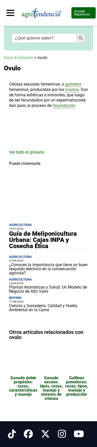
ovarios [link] (72, 89)
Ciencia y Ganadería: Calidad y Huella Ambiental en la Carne (43, 307)
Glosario (25, 57)
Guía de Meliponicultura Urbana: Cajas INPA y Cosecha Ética (43, 240)
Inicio (9, 57)
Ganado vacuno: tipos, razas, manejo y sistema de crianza (51, 388)
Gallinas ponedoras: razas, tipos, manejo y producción (76, 386)
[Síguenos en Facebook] (28, 434)
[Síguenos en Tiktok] (12, 434)
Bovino (15, 298)
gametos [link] (73, 84)
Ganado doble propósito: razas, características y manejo (23, 386)
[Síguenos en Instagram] (62, 434)
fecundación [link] (64, 105)
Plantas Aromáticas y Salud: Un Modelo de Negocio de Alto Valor (48, 289)
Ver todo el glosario (26, 152)
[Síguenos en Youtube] (79, 434)
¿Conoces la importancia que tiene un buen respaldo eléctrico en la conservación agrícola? (48, 268)
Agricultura (20, 225)
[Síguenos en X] (45, 434)
